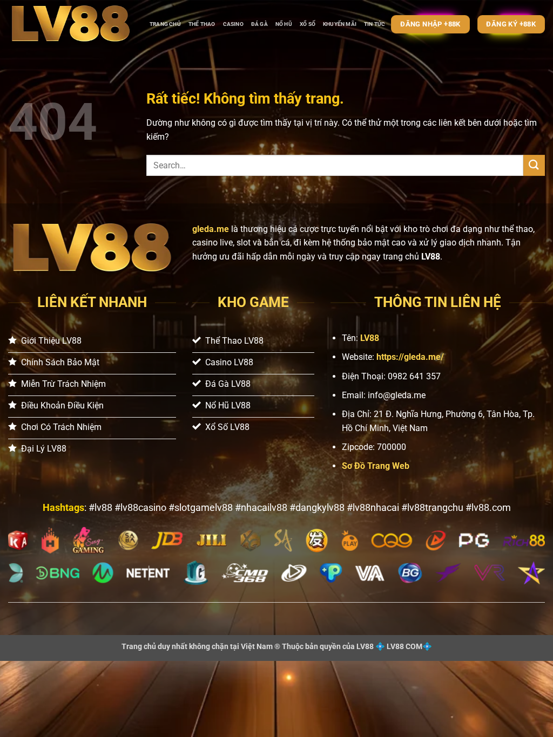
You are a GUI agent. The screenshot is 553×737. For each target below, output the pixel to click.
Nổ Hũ (283, 24)
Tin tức (374, 24)
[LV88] (70, 24)
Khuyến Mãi (339, 24)
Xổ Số (307, 24)
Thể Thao (201, 24)
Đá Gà (259, 24)
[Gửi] (534, 165)
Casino (233, 24)
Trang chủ (165, 24)
